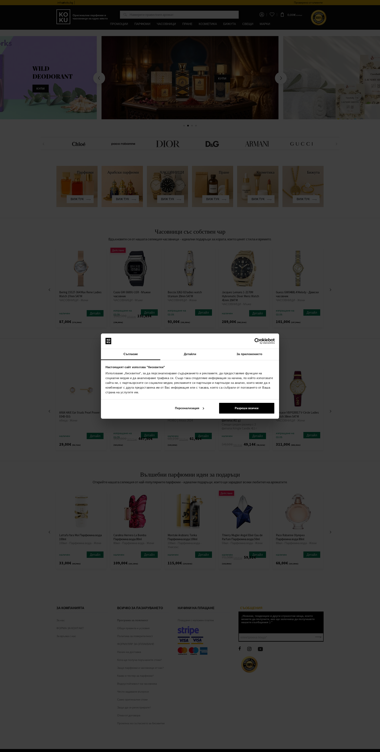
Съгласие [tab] (131, 354)
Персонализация (187, 408)
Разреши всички (246, 408)
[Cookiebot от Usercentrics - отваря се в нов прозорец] (257, 341)
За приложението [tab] (249, 354)
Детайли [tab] (190, 354)
